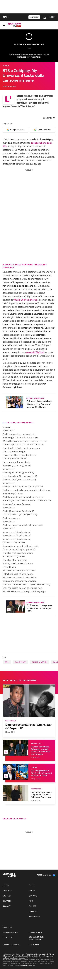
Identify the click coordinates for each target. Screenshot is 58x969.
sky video (7, 901)
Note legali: (7, 927)
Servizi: (32, 885)
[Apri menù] (4, 24)
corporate (34, 944)
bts (7, 662)
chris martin (39, 662)
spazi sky (33, 911)
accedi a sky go (44, 875)
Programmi (34, 916)
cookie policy (35, 933)
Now (31, 901)
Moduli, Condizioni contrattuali (37, 954)
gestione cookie (10, 933)
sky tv (32, 891)
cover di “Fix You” (35, 352)
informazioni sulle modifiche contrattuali (25, 956)
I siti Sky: (6, 885)
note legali (8, 938)
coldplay (20, 662)
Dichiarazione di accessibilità (36, 938)
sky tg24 (7, 896)
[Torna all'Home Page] (14, 24)
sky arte (7, 906)
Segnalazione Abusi (28, 965)
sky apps (33, 896)
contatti (22, 958)
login (52, 17)
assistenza (13, 958)
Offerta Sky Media (11, 944)
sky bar (32, 906)
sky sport (7, 891)
